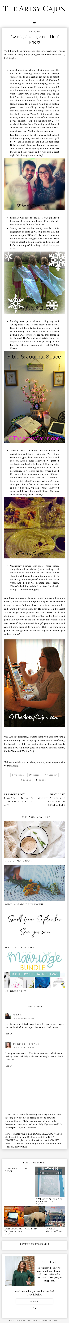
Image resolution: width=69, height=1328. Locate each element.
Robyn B (17, 1015)
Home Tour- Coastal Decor (16, 1170)
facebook (19, 775)
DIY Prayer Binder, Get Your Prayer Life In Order (49, 1202)
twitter (35, 775)
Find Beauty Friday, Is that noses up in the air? (19, 801)
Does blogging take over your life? (13, 1231)
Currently (31, 1228)
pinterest (52, 775)
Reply (8, 1034)
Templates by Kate (52, 1321)
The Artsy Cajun (34, 9)
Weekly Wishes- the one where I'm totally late (51, 801)
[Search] (35, 1307)
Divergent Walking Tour (54, 1230)
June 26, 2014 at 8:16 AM (24, 1018)
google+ (43, 780)
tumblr (27, 780)
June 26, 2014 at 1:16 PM (23, 1047)
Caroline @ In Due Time (26, 1044)
